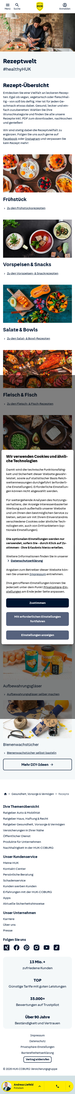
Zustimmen (37, 603)
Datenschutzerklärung (27, 561)
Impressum (38, 574)
